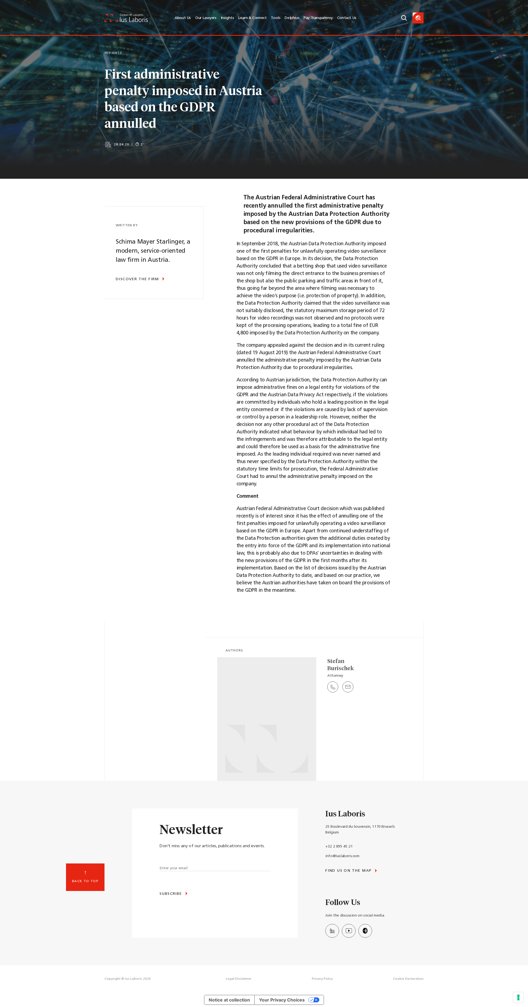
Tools (275, 18)
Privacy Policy (322, 979)
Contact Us (346, 18)
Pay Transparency (318, 18)
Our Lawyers (205, 18)
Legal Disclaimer (239, 979)
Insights (227, 18)
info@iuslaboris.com (342, 856)
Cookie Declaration (408, 979)
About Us (183, 18)
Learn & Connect (252, 18)
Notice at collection (229, 1000)
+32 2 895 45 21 (339, 846)
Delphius (292, 18)
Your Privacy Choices (282, 1000)
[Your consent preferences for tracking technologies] (518, 997)
